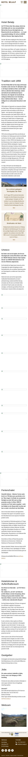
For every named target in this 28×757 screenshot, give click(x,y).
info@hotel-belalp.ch (22, 744)
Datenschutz (8, 755)
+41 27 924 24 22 (21, 742)
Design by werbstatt (13, 755)
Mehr (14, 208)
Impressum (3, 755)
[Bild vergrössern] (14, 300)
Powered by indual (20, 755)
